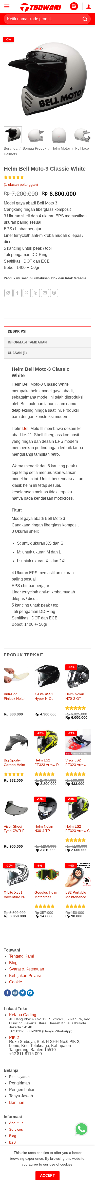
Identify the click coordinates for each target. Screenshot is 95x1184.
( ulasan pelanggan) (21, 184)
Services (16, 1129)
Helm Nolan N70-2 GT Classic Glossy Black (77, 700)
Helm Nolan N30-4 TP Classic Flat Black (43, 833)
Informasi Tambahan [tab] (27, 342)
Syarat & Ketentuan (26, 969)
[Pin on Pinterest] (54, 293)
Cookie (15, 982)
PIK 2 (14, 1037)
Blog (13, 963)
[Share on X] (27, 293)
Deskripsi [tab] (17, 331)
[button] (7, 6)
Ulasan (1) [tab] (17, 353)
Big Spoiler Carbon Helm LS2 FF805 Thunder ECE (15, 767)
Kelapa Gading (22, 1015)
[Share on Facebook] (17, 293)
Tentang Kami (21, 956)
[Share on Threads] (36, 293)
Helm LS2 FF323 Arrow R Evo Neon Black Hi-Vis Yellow (47, 767)
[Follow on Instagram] (15, 992)
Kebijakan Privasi (25, 975)
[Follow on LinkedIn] (30, 992)
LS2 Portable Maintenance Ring (75, 897)
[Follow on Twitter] (22, 992)
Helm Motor (60, 148)
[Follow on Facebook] (7, 992)
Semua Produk (34, 148)
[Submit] (85, 19)
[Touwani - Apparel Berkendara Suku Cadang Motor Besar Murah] (40, 6)
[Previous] (11, 79)
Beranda (10, 148)
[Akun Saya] (88, 6)
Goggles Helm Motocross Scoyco (45, 897)
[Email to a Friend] (45, 293)
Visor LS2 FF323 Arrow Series (75, 764)
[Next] (83, 79)
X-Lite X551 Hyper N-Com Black (45, 698)
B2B (12, 1142)
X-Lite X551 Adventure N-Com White (14, 897)
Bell (25, 428)
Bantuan (16, 1102)
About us (16, 1123)
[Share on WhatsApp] (8, 293)
